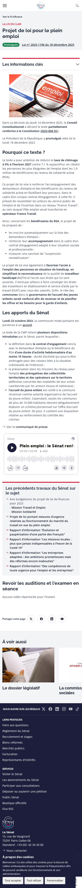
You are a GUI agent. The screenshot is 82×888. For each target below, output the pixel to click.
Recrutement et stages (17, 737)
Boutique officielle (14, 803)
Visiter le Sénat (12, 774)
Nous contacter (17, 850)
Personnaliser (55, 880)
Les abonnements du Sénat (20, 780)
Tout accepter (13, 880)
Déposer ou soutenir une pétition (24, 791)
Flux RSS (8, 809)
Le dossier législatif (21, 688)
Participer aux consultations (21, 786)
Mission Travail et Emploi (29, 507)
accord (27, 325)
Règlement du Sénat (15, 731)
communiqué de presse (32, 427)
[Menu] (5, 6)
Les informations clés (22, 64)
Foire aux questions (15, 725)
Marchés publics (13, 748)
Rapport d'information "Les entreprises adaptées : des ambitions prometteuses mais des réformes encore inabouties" (40, 557)
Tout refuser (34, 880)
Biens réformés (12, 742)
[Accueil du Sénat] (41, 6)
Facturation (10, 754)
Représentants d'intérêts (18, 760)
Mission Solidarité (24, 512)
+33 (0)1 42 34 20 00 (30, 845)
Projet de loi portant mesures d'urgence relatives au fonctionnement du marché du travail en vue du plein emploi (39, 521)
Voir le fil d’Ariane (12, 16)
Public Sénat (10, 797)
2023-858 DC (49, 131)
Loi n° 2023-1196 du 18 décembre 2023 (48, 45)
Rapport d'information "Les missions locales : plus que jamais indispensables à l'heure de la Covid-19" (41, 543)
